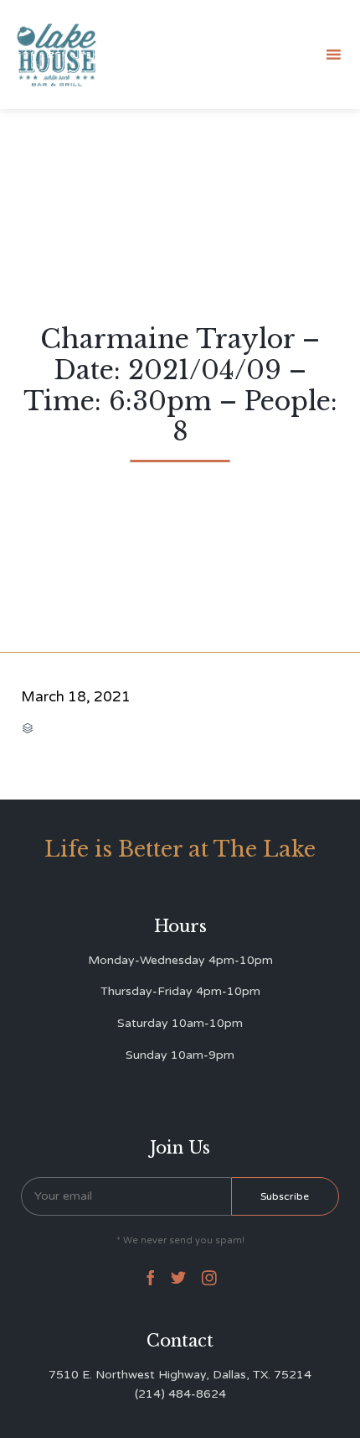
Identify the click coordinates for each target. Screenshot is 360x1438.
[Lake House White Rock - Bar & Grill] (57, 55)
